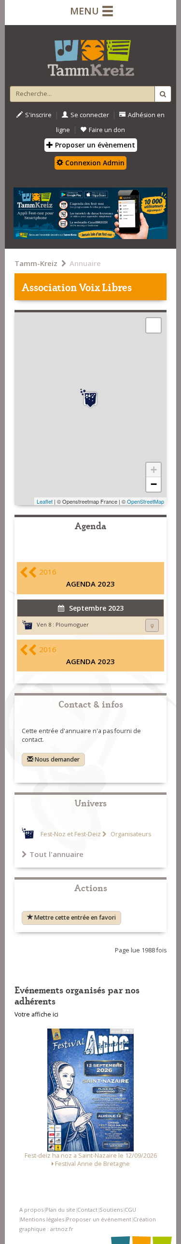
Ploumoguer (72, 624)
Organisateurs (130, 834)
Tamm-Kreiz (35, 263)
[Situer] (152, 625)
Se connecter (89, 115)
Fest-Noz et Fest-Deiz (71, 834)
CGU (130, 1209)
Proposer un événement (98, 1219)
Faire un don (107, 130)
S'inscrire (38, 115)
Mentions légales (42, 1219)
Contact (87, 1209)
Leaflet (45, 501)
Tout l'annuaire (56, 854)
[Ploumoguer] (90, 398)
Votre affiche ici (36, 1014)
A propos (31, 1209)
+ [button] (154, 470)
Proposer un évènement (94, 144)
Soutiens (111, 1209)
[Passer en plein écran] (153, 325)
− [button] (154, 484)
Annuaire (85, 263)
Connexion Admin (94, 162)
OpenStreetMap (145, 501)
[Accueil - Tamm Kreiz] (90, 53)
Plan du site (60, 1209)
